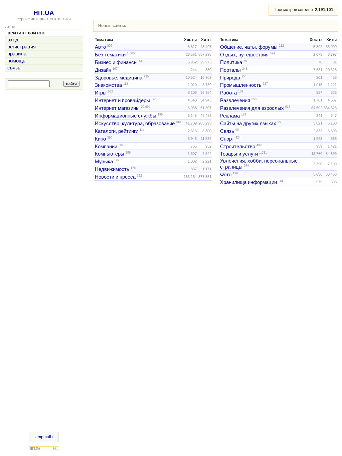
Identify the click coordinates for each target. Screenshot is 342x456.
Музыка (104, 161)
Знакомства (108, 85)
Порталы (230, 70)
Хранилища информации (248, 182)
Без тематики (110, 54)
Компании (106, 146)
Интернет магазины (117, 108)
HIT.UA (43, 12)
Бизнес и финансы (116, 62)
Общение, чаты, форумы (249, 47)
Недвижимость (112, 169)
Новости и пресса (115, 177)
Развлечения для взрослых (252, 108)
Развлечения (235, 100)
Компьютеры (109, 154)
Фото (225, 174)
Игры (101, 92)
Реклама (230, 116)
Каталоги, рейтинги (116, 131)
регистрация (21, 46)
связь (13, 67)
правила (16, 53)
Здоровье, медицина (118, 77)
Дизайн (103, 70)
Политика (231, 62)
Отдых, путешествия (244, 54)
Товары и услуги (239, 154)
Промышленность (241, 85)
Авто (100, 47)
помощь (16, 60)
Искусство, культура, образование (135, 123)
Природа (230, 77)
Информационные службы (125, 116)
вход (12, 39)
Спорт (227, 139)
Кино (100, 139)
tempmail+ (43, 437)
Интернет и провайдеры (122, 100)
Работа (228, 92)
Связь (227, 131)
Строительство (237, 146)
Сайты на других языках (248, 123)
